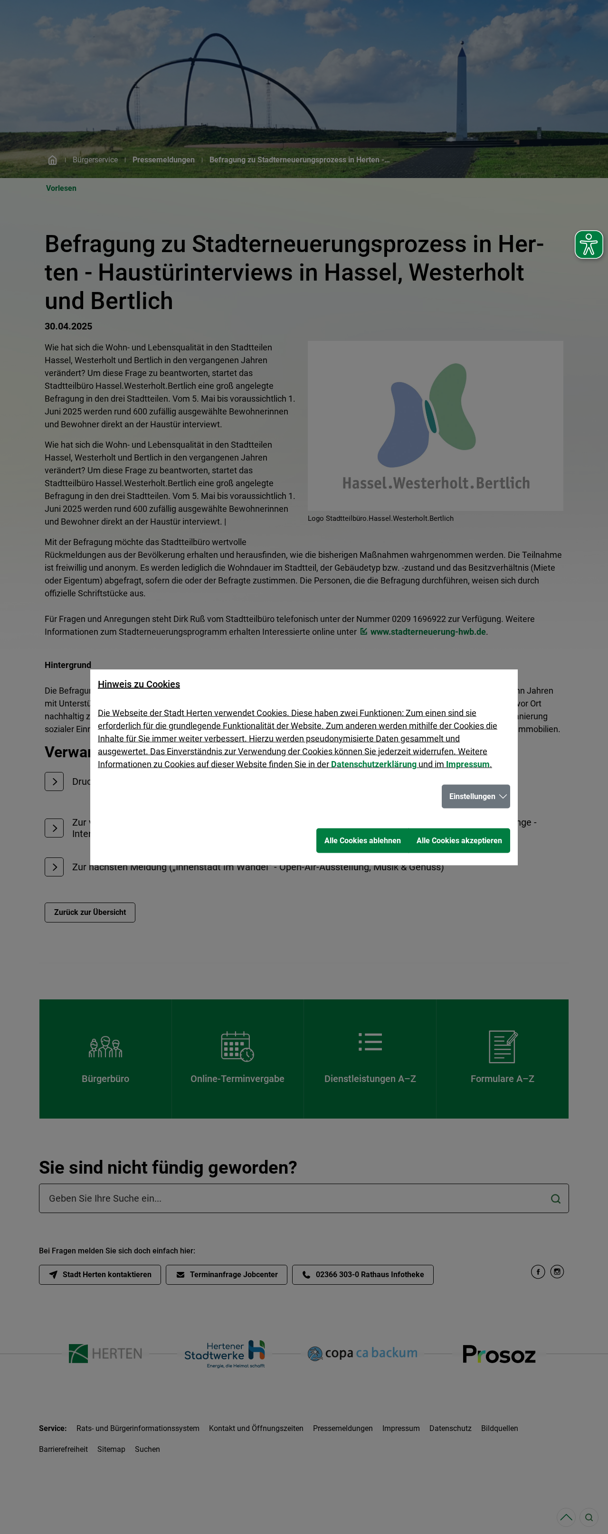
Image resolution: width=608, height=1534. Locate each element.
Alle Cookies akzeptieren (459, 840)
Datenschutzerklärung (374, 764)
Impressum (468, 764)
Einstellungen (472, 795)
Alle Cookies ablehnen (362, 840)
